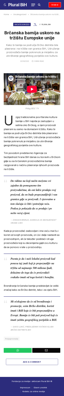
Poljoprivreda (11, 339)
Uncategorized (21, 24)
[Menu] (33, 4)
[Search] (38, 4)
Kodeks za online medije (33, 391)
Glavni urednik (40, 387)
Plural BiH (46, 24)
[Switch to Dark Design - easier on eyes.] (5, 4)
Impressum (25, 387)
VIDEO (54, 5)
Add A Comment (32, 362)
